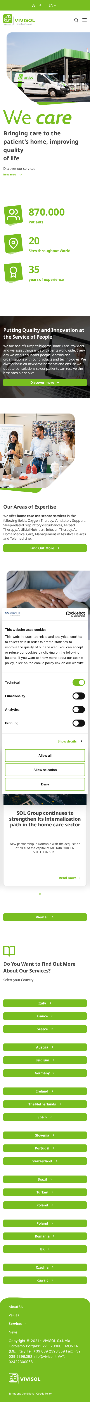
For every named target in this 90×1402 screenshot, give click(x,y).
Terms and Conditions (21, 1393)
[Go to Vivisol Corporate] (19, 19)
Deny (45, 784)
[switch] (79, 695)
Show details (66, 741)
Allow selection (45, 770)
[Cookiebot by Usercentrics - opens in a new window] (66, 614)
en (51, 5)
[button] (39, 894)
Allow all (45, 755)
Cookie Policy (44, 1393)
